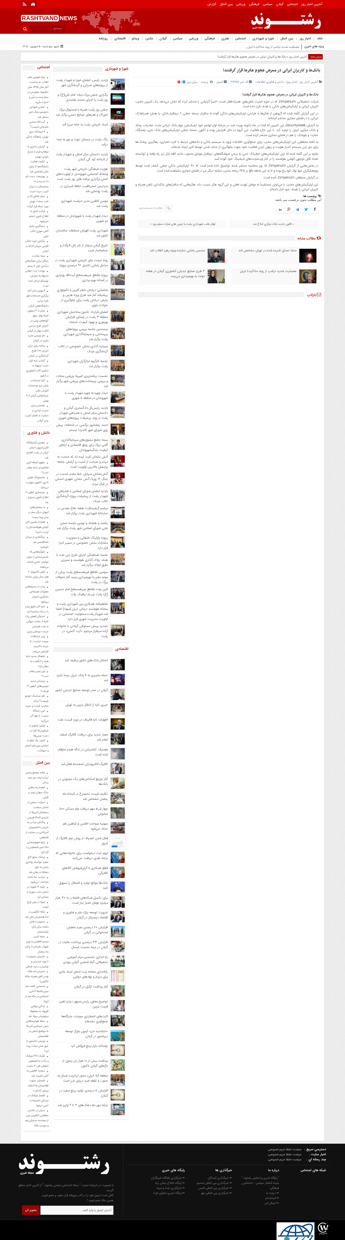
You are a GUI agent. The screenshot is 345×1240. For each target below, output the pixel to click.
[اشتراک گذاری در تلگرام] (297, 209)
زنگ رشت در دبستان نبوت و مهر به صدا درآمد (82, 142)
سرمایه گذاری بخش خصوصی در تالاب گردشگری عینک (83, 349)
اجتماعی (292, 4)
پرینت (205, 82)
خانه (320, 38)
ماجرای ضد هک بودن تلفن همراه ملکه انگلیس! (36, 976)
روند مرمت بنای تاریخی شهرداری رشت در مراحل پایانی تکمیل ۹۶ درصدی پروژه (81, 263)
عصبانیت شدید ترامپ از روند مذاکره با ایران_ (272, 46)
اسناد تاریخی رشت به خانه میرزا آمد (85, 124)
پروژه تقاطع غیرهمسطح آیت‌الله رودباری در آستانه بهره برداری (82, 277)
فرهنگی (254, 4)
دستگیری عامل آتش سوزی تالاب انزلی (38, 231)
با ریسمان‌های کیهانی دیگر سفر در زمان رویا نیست (38, 512)
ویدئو (135, 38)
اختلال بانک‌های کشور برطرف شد (86, 660)
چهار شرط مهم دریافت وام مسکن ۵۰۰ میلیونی (83, 811)
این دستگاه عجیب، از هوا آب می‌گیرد (39, 716)
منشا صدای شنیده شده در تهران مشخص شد (267, 250)
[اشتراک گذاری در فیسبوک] (314, 209)
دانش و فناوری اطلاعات (269, 82)
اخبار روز (305, 38)
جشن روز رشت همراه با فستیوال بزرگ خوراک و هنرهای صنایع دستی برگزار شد (82, 112)
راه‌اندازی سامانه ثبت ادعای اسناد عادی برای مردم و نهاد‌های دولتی (83, 974)
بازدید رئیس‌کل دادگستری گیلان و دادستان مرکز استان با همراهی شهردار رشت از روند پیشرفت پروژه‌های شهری (83, 413)
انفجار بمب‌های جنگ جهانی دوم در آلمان (38, 792)
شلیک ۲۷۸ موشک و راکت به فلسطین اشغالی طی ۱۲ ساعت (37, 1061)
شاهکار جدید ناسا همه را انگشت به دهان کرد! (37, 661)
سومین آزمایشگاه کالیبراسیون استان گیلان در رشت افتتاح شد (37, 450)
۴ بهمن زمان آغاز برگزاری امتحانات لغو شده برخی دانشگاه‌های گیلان (37, 298)
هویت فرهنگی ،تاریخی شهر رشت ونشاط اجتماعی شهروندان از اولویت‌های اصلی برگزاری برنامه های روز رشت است (82, 174)
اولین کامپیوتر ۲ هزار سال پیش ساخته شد (36, 577)
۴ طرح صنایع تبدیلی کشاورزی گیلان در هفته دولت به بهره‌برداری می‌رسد (175, 274)
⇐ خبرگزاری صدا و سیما (171, 1188)
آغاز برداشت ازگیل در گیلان (91, 986)
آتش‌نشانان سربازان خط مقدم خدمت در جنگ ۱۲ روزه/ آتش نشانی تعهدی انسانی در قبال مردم (81, 479)
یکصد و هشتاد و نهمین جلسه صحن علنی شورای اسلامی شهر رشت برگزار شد (82, 525)
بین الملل (226, 4)
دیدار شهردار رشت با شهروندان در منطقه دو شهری (82, 218)
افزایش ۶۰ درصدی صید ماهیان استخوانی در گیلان (87, 930)
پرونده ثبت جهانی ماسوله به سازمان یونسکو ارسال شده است (36, 278)
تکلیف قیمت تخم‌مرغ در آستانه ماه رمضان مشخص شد (85, 796)
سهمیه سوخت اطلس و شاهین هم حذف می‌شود (85, 826)
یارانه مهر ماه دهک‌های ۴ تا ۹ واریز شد (83, 1105)
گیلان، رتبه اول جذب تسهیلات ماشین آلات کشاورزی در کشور (37, 368)
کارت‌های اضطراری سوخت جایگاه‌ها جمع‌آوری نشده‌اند (84, 1019)
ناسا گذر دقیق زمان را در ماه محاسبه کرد (36, 609)
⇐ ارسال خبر (272, 1203)
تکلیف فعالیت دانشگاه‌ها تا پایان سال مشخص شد (38, 166)
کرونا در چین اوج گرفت (37, 905)
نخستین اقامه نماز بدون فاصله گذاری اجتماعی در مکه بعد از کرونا (36, 994)
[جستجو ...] (25, 29)
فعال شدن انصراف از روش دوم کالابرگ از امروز (82, 841)
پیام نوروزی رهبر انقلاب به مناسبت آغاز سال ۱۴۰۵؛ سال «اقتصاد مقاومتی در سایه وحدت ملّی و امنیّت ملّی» (38, 90)
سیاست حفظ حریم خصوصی (284, 1149)
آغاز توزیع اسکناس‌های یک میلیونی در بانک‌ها (83, 781)
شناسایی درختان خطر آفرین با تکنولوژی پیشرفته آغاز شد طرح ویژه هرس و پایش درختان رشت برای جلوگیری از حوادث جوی (82, 297)
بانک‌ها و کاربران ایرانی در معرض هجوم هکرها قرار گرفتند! (271, 70)
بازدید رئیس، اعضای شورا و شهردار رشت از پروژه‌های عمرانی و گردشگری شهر (82, 82)
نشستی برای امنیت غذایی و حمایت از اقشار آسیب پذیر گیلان (36, 413)
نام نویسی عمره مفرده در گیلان (38, 338)
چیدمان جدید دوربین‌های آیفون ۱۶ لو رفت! (37, 686)
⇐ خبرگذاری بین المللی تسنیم (214, 1183)
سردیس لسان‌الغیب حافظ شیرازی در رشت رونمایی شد (84, 188)
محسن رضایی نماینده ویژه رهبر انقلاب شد (177, 250)
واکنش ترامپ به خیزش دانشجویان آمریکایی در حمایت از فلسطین (37, 830)
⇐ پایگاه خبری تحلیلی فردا (169, 1193)
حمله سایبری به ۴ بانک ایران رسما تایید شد (82, 678)
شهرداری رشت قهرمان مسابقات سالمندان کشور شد (82, 233)
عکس (149, 38)
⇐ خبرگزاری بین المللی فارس (215, 1188)
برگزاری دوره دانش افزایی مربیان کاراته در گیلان (36, 246)
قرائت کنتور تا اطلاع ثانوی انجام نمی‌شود (38, 216)
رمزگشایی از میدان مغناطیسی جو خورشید (37, 542)
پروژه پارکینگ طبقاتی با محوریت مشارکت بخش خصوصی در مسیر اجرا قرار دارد (83, 543)
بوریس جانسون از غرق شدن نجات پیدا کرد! (37, 1046)
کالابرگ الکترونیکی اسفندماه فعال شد (84, 764)
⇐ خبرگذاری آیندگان (220, 1177)
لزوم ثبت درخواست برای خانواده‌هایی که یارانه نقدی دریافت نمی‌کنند (82, 855)
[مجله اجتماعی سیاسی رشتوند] (64, 1180)
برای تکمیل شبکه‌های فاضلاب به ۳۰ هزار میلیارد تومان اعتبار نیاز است (81, 900)
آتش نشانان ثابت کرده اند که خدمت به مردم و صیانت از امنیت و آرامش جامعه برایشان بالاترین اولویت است (82, 462)
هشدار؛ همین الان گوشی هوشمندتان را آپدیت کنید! (37, 527)
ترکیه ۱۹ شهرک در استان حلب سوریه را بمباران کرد (37, 892)
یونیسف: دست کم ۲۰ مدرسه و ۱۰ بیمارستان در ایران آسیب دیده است (37, 184)
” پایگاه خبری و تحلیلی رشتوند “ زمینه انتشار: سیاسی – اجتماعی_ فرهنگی (260, 1183)
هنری (225, 38)
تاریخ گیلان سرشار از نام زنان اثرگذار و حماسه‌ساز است (84, 248)
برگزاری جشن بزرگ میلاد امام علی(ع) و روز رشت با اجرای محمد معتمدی (83, 97)
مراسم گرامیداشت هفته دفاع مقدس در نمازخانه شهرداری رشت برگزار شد (82, 511)
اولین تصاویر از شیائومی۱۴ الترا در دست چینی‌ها (38, 731)
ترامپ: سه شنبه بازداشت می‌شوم (38, 880)
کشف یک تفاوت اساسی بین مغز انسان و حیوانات (36, 745)
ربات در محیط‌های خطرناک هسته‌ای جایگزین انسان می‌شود (36, 594)
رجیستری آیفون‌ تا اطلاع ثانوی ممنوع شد (37, 497)
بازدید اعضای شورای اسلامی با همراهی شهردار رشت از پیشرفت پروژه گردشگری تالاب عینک (82, 496)
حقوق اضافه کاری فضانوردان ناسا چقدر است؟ (37, 467)
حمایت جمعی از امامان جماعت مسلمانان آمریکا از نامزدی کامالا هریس (37, 810)
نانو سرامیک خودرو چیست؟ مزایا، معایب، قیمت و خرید (36, 701)
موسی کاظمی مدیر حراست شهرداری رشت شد (84, 203)
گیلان (279, 4)
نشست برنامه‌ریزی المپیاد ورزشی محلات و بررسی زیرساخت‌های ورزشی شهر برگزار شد (82, 381)
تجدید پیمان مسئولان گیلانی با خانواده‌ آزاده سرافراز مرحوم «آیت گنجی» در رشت (82, 631)
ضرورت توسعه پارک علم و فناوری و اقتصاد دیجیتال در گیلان (85, 915)
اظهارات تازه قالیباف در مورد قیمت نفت (83, 720)
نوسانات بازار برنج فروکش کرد (89, 1046)
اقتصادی (120, 38)
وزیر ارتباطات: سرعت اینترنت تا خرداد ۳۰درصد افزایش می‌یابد (39, 644)
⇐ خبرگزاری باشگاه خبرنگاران (168, 1177)
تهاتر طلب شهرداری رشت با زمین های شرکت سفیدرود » (182, 224)
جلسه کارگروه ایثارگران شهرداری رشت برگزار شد (87, 364)
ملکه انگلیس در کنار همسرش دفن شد (36, 914)
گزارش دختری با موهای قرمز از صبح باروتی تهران (38, 152)
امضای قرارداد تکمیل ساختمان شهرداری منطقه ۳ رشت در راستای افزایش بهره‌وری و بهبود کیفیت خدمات (82, 317)
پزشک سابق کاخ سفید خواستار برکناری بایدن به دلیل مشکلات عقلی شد (37, 865)
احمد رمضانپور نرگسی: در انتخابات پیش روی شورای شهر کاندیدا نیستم (82, 427)
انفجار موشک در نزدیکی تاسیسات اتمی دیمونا (38, 1100)
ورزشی (240, 4)
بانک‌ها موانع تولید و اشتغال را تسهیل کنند (83, 885)
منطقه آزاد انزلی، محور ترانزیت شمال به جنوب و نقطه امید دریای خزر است (82, 1078)
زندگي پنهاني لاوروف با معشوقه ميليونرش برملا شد (38, 1011)
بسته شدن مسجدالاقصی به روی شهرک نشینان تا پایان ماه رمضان (36, 944)
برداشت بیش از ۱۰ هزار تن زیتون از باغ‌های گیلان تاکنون (85, 1063)
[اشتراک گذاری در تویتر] (306, 209)
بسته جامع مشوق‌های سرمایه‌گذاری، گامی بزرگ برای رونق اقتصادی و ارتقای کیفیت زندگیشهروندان (83, 445)
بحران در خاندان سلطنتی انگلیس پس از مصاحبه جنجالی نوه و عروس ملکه (36, 1118)
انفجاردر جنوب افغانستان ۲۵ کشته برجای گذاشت (38, 1086)
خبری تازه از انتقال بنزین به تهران (86, 705)
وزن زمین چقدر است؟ (38, 674)
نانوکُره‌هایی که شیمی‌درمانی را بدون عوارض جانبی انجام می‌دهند (37, 559)
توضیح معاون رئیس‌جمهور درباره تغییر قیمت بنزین (83, 1004)
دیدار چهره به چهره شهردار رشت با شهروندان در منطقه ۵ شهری (86, 395)
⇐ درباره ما (272, 1193)
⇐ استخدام (272, 1198)
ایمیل (219, 82)
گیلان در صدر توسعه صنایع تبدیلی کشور (81, 690)
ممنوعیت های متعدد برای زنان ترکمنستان (38, 927)
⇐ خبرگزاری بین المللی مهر (216, 1193)
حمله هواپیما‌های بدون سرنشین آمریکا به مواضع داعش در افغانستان (37, 1029)
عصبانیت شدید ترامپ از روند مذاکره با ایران (268, 271)
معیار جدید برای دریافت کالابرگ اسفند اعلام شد (84, 737)
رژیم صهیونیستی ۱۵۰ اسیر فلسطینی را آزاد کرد (37, 847)
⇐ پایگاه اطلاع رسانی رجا (170, 1183)
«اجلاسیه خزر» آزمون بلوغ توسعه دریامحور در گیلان (86, 1034)
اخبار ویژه (291, 82)
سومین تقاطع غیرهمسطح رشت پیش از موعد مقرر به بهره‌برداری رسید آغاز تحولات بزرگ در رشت (81, 577)
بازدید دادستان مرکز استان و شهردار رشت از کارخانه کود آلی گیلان (82, 157)
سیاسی (268, 4)
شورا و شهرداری (263, 38)
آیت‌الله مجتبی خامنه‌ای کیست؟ (38, 124)
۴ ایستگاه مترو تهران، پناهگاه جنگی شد (37, 137)
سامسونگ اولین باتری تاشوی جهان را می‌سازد (37, 482)
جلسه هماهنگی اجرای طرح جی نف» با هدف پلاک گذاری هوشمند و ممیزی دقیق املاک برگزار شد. (82, 560)
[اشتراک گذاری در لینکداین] (280, 209)
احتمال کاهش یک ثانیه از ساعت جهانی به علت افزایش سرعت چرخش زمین (36, 624)
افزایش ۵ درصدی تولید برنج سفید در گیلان (83, 1093)
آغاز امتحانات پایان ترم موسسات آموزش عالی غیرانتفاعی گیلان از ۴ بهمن (37, 390)
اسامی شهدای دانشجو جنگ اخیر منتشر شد (38, 112)
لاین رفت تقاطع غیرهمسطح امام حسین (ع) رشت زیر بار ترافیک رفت (81, 592)
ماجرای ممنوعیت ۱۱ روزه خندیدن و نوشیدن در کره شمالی (37, 961)
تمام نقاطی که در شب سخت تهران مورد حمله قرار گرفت (37, 201)
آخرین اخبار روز (311, 4)
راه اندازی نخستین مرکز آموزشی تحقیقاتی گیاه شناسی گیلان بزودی (85, 959)
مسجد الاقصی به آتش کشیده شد (37, 1073)
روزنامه (103, 38)
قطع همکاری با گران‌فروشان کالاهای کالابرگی (85, 870)
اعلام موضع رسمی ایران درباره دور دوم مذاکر (37, 777)
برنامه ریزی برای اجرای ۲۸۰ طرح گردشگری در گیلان (38, 351)
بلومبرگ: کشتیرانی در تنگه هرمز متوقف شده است (82, 752)
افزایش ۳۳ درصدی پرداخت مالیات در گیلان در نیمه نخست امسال (83, 945)
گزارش (211, 4)
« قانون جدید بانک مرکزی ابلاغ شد (273, 224)
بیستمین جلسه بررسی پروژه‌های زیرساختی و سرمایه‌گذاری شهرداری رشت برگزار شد (85, 334)
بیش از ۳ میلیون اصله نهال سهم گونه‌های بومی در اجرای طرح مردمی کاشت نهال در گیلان (37, 321)
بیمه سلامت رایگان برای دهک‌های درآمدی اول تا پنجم (36, 261)
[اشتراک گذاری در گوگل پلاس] (289, 209)
